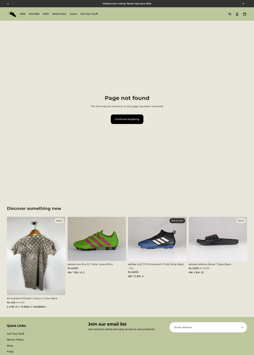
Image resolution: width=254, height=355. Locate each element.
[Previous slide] (73, 239)
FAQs (10, 351)
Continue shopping (127, 119)
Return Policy (15, 339)
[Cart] (244, 14)
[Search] (230, 14)
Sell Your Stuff (15, 333)
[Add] (60, 290)
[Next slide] (121, 239)
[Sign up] (242, 327)
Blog (10, 345)
